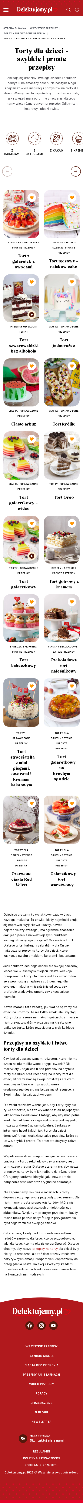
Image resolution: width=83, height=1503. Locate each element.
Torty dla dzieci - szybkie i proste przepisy (34, 38)
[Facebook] (29, 1325)
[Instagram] (41, 1325)
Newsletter (42, 1422)
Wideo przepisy (41, 1384)
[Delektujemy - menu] (6, 10)
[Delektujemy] (37, 10)
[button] (76, 171)
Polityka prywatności (41, 1458)
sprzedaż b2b (41, 1403)
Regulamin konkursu (42, 1465)
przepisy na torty (45, 1248)
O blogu (41, 1412)
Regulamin (41, 1451)
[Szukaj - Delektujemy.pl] (68, 9)
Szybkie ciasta (42, 1356)
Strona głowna (14, 28)
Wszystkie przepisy (44, 28)
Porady (41, 1393)
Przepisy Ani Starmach (41, 1375)
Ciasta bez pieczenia (42, 1365)
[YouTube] (53, 1325)
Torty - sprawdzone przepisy (24, 33)
